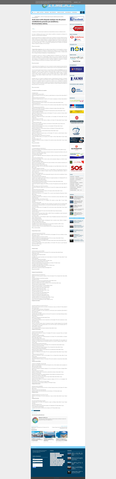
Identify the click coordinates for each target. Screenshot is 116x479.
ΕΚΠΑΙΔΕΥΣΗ (72, 179)
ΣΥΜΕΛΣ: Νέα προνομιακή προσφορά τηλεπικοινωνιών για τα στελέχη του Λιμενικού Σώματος (79, 226)
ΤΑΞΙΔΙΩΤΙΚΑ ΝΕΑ (37, 16)
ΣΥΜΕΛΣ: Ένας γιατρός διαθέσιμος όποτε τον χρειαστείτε (78, 206)
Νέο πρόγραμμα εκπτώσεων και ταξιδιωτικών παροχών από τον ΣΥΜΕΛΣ (78, 230)
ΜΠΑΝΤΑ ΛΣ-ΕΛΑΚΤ (60, 12)
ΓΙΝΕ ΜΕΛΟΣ (47, 12)
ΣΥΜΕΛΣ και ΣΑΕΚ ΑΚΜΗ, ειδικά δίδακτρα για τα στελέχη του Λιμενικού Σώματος (78, 221)
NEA (61, 465)
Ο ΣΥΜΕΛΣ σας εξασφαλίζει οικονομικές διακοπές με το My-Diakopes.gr (49, 439)
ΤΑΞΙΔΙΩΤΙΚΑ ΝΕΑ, (39, 25)
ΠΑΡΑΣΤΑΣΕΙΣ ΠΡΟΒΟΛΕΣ (74, 182)
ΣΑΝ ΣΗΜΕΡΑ (72, 185)
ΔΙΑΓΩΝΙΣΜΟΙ (72, 178)
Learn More (76, 2)
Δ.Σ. (35, 12)
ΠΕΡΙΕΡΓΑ (81, 182)
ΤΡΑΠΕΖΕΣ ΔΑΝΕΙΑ (53, 465)
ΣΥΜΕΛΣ (76, 185)
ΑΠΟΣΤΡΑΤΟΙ (72, 176)
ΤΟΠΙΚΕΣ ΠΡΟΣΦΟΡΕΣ (73, 188)
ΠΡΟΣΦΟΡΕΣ (72, 184)
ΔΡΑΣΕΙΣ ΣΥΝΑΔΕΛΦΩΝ (79, 178)
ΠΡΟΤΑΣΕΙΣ (77, 184)
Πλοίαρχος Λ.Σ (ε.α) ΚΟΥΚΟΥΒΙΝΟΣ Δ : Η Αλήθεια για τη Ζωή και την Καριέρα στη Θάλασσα (77, 468)
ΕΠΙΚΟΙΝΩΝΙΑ (74, 12)
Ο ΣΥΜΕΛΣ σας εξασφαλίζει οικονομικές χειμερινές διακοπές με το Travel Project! (37, 439)
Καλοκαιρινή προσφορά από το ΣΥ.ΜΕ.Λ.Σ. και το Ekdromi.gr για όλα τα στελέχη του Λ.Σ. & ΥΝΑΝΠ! (61, 439)
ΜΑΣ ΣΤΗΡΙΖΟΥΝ (53, 12)
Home (33, 16)
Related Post (34, 429)
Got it (80, 2)
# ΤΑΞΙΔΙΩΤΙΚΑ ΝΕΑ (37, 410)
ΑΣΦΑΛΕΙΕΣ (77, 176)
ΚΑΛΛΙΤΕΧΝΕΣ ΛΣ (68, 12)
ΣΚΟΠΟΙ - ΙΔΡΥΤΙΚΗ (40, 12)
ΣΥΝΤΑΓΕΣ (80, 185)
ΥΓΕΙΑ (58, 465)
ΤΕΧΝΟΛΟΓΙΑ (52, 463)
